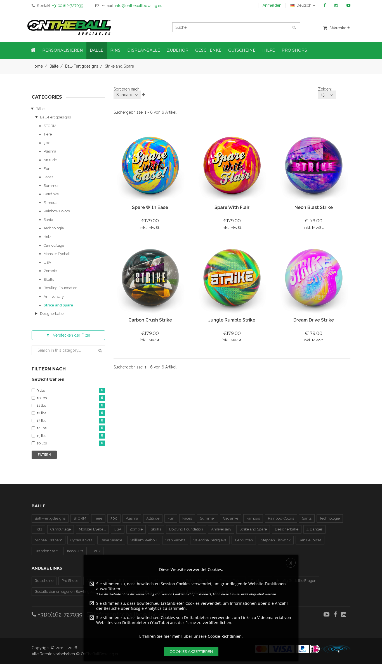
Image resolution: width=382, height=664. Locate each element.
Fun (47, 168)
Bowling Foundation (60, 288)
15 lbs (70, 436)
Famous (50, 203)
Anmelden (272, 5)
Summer (51, 186)
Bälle (53, 66)
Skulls (49, 279)
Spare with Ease (150, 207)
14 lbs (70, 428)
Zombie (50, 271)
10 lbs (70, 398)
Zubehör (177, 50)
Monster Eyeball (57, 254)
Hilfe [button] (268, 50)
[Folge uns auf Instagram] (336, 5)
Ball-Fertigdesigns (81, 66)
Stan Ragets (175, 540)
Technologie (54, 228)
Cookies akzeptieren (191, 651)
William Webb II (143, 540)
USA (47, 262)
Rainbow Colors (57, 211)
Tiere (48, 134)
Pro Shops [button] (294, 50)
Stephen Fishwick (276, 540)
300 (47, 143)
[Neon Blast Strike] (313, 165)
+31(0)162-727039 (59, 614)
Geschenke (208, 50)
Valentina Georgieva (210, 540)
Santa (48, 220)
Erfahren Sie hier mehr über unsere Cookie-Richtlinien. (191, 636)
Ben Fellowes (310, 540)
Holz (47, 237)
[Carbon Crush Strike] (150, 278)
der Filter (71, 335)
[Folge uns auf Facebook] (325, 5)
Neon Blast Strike (313, 207)
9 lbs (70, 390)
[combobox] (127, 95)
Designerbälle (51, 313)
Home (37, 66)
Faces (48, 177)
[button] (33, 50)
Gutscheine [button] (242, 50)
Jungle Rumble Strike (231, 320)
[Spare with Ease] (150, 165)
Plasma (50, 151)
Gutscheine (44, 581)
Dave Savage (111, 540)
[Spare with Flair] (231, 165)
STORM (50, 126)
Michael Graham (48, 540)
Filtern (44, 454)
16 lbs (70, 443)
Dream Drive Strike (313, 320)
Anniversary (54, 296)
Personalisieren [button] (62, 50)
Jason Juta (75, 551)
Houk (96, 551)
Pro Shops (70, 581)
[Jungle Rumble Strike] (231, 278)
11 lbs (70, 406)
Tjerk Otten (244, 540)
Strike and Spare (58, 305)
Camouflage (54, 245)
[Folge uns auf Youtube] (348, 5)
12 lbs (70, 413)
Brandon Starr (46, 551)
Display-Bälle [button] (143, 50)
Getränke (51, 194)
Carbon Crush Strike (150, 320)
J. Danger (314, 529)
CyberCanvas (81, 540)
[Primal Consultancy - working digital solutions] (335, 649)
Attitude (50, 160)
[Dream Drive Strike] (313, 278)
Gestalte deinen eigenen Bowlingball (65, 591)
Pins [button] (115, 50)
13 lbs (70, 421)
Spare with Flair (231, 207)
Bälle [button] (96, 50)
